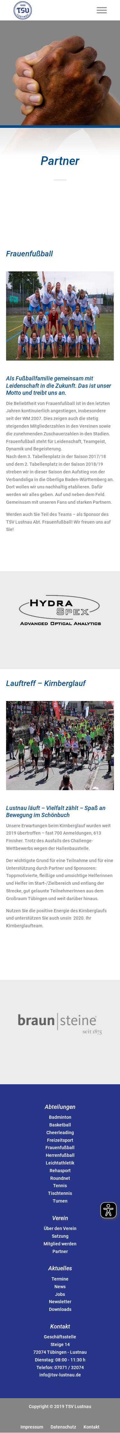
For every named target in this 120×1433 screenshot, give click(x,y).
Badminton (60, 1117)
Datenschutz (63, 1426)
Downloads (60, 1309)
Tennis (60, 1185)
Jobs (60, 1294)
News (60, 1286)
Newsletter (60, 1301)
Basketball (60, 1124)
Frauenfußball (60, 1147)
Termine (60, 1278)
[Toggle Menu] (102, 10)
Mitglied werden (60, 1243)
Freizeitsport (60, 1140)
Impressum (31, 1426)
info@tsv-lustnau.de (60, 1374)
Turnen (60, 1200)
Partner (60, 1251)
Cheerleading (60, 1132)
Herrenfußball (60, 1155)
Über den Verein (60, 1228)
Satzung (60, 1236)
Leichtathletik (60, 1162)
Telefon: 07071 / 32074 (60, 1367)
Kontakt (92, 1426)
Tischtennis (60, 1193)
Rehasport (60, 1170)
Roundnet (60, 1178)
